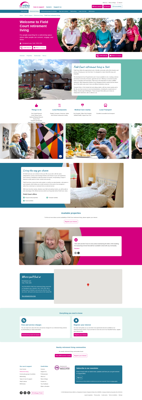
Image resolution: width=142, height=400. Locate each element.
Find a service (98, 6)
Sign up (79, 377)
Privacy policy (97, 395)
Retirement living (34, 11)
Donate (108, 6)
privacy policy (114, 381)
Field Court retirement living (52, 15)
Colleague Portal (38, 393)
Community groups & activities (49, 11)
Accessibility (117, 6)
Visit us (44, 55)
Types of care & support (26, 379)
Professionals (44, 374)
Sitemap (120, 395)
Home (21, 15)
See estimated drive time (29, 296)
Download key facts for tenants (31, 334)
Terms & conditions (113, 395)
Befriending (73, 11)
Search (120, 2)
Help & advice (23, 381)
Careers (49, 7)
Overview (22, 55)
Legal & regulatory (88, 395)
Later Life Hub (82, 11)
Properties (29, 55)
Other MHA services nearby (63, 355)
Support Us (44, 371)
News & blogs (112, 2)
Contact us (43, 381)
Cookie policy (104, 395)
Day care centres (63, 11)
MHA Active (92, 11)
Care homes (24, 11)
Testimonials (37, 55)
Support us (57, 7)
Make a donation (45, 386)
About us (105, 2)
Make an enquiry (40, 47)
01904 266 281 (27, 47)
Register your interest (71, 221)
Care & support (38, 7)
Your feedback (44, 384)
